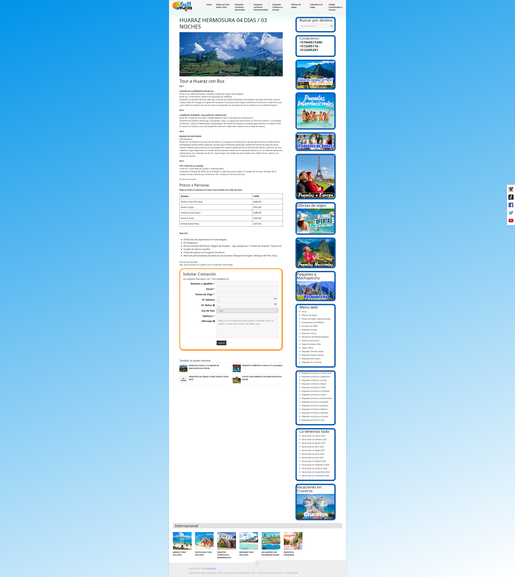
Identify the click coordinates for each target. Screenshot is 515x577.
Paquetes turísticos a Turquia (315, 416)
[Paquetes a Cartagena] (293, 541)
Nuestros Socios (309, 333)
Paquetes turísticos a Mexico (314, 409)
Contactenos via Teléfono (313, 322)
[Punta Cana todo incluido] (204, 541)
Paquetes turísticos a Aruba (314, 380)
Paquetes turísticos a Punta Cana (316, 373)
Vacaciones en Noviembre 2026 (316, 472)
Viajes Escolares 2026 (311, 344)
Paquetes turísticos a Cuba (314, 394)
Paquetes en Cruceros (311, 362)
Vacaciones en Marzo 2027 (313, 443)
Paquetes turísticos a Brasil (314, 384)
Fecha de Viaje (205, 294)
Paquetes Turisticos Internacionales (261, 7)
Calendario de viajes (316, 5)
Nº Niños (208, 305)
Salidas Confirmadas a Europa (335, 7)
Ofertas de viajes (309, 315)
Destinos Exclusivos (310, 340)
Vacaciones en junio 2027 (313, 454)
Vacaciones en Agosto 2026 (314, 461)
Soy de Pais (208, 310)
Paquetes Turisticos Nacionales (240, 7)
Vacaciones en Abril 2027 (313, 446)
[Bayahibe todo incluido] (248, 541)
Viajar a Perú (307, 347)
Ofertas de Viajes (296, 5)
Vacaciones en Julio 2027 (313, 457)
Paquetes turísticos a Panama (315, 412)
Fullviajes (211, 568)
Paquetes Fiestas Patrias (312, 355)
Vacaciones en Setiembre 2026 (315, 464)
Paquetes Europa (309, 329)
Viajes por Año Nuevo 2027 (222, 5)
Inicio (209, 4)
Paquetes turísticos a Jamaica (315, 405)
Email (210, 289)
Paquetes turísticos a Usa (313, 420)
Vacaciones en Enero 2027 (313, 436)
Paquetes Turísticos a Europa (277, 7)
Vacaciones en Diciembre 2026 (315, 475)
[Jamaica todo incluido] (182, 541)
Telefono (208, 316)
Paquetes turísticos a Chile (314, 387)
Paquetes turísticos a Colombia (316, 391)
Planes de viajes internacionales (316, 319)
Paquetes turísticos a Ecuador (315, 402)
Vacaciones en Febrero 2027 (314, 439)
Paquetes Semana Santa (312, 351)
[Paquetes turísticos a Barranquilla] (226, 541)
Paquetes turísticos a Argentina (316, 376)
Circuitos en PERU (310, 326)
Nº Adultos (208, 299)
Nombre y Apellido (203, 283)
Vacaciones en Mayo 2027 (313, 450)
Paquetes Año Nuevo (311, 358)
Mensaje (208, 321)
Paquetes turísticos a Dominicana (317, 398)
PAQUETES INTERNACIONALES (315, 337)
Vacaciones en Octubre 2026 (314, 468)
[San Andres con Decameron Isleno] (271, 541)
